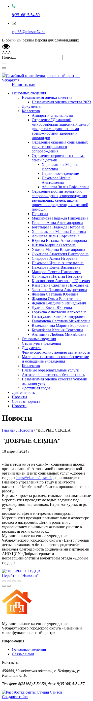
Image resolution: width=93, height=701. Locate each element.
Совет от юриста (26, 401)
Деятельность (23, 392)
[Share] (9, 581)
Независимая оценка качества (47, 97)
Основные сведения (29, 93)
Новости (19, 406)
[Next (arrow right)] (9, 586)
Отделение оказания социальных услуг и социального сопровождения (60, 146)
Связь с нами (23, 654)
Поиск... (9, 57)
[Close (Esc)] (4, 581)
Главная (8, 430)
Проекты (19, 397)
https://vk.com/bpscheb (34, 478)
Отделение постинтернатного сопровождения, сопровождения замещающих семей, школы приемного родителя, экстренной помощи (60, 200)
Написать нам (23, 84)
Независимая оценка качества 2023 (61, 102)
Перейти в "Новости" (20, 575)
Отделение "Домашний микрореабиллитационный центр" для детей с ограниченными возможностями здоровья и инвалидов (61, 129)
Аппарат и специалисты (52, 115)
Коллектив (31, 111)
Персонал (40, 214)
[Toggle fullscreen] (14, 581)
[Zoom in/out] (19, 581)
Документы (31, 106)
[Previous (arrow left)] (4, 586)
